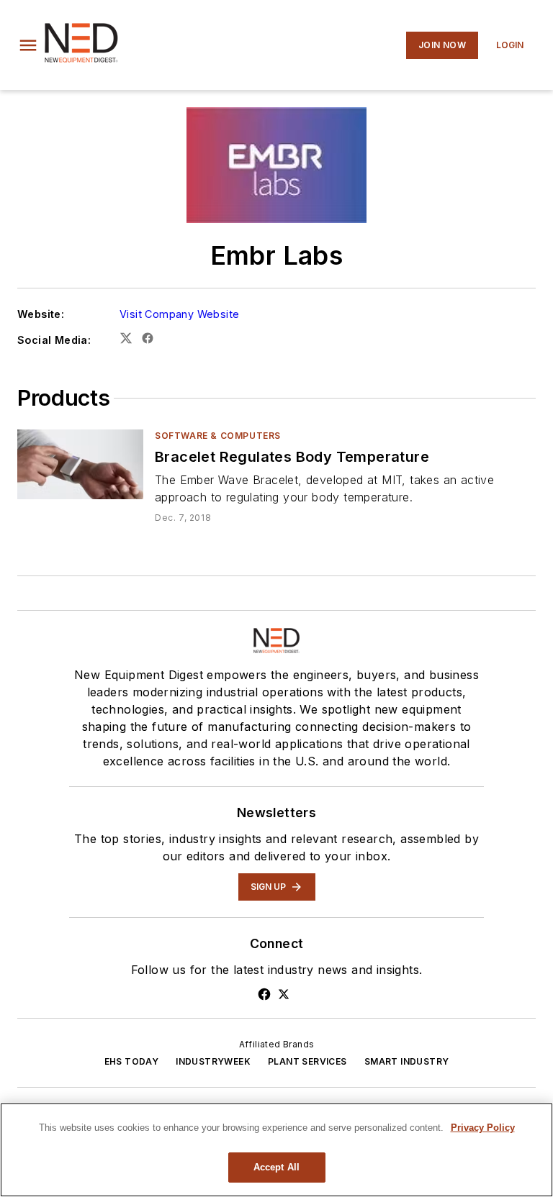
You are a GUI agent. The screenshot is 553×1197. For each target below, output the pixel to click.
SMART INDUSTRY (406, 1061)
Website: (40, 314)
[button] (28, 45)
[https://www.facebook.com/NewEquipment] (264, 994)
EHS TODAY (131, 1061)
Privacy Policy (483, 1127)
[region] (276, 1150)
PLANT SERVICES (307, 1061)
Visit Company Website (179, 314)
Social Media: (54, 340)
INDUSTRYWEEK (213, 1061)
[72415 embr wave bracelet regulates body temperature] (80, 464)
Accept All (276, 1167)
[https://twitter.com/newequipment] (283, 994)
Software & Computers (218, 435)
